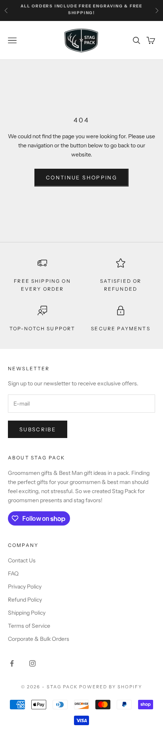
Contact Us (22, 560)
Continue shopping (81, 177)
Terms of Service (29, 625)
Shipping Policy (26, 612)
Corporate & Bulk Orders (38, 638)
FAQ (13, 573)
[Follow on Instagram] (32, 663)
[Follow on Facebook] (12, 663)
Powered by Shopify (110, 687)
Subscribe (37, 429)
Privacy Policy (25, 586)
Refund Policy (25, 599)
